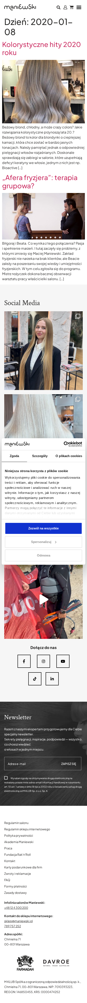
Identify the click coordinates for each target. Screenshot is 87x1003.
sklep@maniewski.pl (18, 921)
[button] (58, 7)
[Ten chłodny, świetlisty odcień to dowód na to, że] (43, 433)
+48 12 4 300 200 (16, 907)
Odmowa (43, 555)
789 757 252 (12, 926)
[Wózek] (71, 7)
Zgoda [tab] (14, 456)
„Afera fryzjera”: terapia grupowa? (39, 181)
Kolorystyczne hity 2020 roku (41, 48)
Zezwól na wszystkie (43, 528)
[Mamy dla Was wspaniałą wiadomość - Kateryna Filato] (43, 350)
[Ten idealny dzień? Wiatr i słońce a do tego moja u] (43, 599)
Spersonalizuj (41, 542)
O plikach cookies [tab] (69, 456)
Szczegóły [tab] (40, 456)
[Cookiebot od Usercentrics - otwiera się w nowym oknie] (63, 444)
